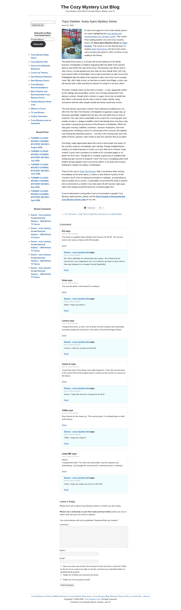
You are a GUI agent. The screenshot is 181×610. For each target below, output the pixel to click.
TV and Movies (38, 112)
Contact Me (136, 596)
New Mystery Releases (41, 77)
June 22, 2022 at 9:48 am (70, 323)
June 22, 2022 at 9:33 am (70, 234)
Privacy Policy (124, 596)
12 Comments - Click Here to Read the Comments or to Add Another (93, 214)
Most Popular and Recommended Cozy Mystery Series (40, 94)
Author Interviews (39, 116)
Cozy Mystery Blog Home (80, 596)
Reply (64, 246)
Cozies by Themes (39, 73)
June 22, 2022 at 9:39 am (70, 283)
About (146, 596)
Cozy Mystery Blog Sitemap (104, 596)
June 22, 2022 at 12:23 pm (70, 367)
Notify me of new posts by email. (76, 580)
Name (63, 550)
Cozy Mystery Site (39, 62)
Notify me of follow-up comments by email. (81, 575)
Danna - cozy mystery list (76, 252)
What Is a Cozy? (38, 108)
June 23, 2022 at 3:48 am (72, 255)
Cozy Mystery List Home (41, 596)
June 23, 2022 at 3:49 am (72, 391)
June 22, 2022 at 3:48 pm (70, 413)
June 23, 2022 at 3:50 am (72, 345)
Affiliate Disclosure (61, 596)
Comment (64, 524)
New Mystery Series (40, 80)
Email (63, 558)
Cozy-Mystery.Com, (93, 599)
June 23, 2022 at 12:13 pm (70, 456)
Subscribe (38, 44)
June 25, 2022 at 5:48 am (72, 480)
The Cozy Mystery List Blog (90, 6)
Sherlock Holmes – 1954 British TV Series (41, 221)
